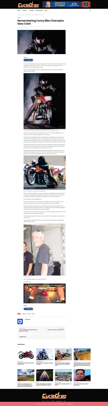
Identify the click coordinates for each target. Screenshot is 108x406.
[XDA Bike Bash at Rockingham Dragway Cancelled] (44, 354)
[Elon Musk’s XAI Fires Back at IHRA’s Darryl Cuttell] (82, 375)
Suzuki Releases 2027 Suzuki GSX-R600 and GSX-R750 (25, 363)
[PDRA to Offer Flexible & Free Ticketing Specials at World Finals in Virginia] (44, 375)
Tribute (33, 313)
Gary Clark (29, 313)
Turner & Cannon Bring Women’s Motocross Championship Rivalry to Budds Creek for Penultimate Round (24, 385)
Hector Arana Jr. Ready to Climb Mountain (56, 329)
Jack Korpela (19, 27)
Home (18, 10)
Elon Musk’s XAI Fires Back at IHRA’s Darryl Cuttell (81, 384)
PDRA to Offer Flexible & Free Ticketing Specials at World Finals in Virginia (44, 384)
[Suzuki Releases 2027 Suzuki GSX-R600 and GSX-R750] (25, 354)
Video (46, 10)
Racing (24, 10)
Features (31, 10)
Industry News (39, 10)
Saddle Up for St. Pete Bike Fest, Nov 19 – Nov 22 (63, 384)
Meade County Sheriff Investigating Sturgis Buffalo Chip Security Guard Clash (62, 364)
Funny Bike (24, 313)
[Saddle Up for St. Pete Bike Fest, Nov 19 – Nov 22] (63, 375)
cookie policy (62, 403)
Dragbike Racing (39, 361)
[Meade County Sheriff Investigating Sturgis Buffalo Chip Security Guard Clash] (63, 354)
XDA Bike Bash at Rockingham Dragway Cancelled (44, 363)
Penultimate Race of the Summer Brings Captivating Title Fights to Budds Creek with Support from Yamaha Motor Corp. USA (82, 364)
